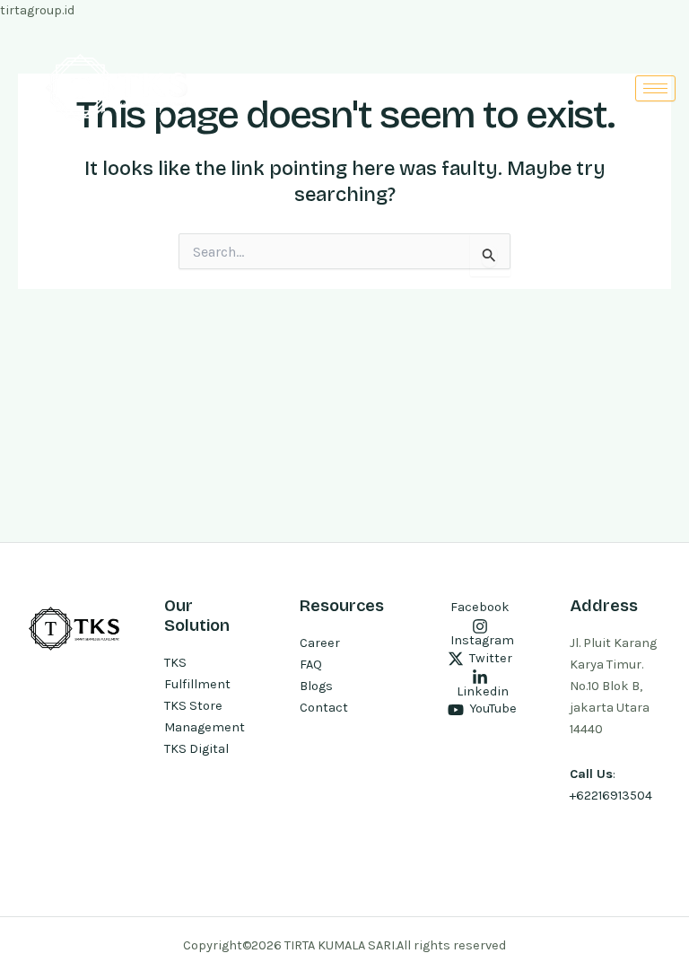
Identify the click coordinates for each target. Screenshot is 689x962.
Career (320, 643)
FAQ (311, 664)
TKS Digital (196, 748)
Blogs (316, 686)
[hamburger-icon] (655, 88)
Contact (324, 707)
